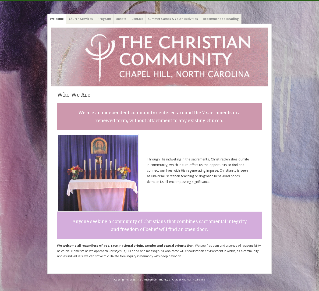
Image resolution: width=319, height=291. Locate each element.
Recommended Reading (221, 19)
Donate (121, 19)
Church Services (81, 19)
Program (104, 19)
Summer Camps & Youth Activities (173, 19)
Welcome (57, 19)
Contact (137, 19)
